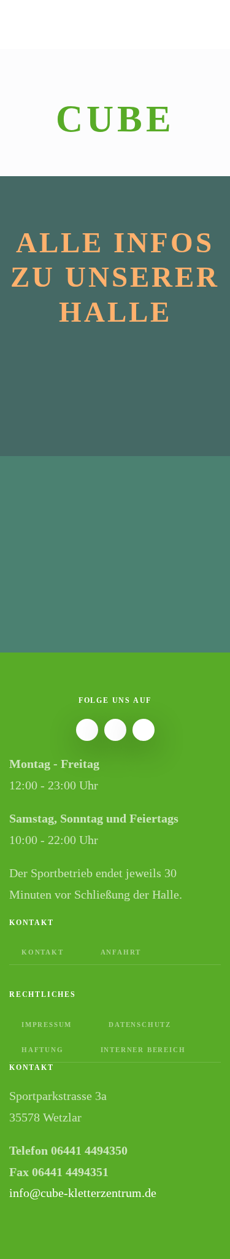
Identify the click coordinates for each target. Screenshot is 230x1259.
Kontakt (42, 952)
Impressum (46, 1024)
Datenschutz (140, 1024)
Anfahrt (121, 952)
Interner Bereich (143, 1049)
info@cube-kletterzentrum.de (82, 1192)
